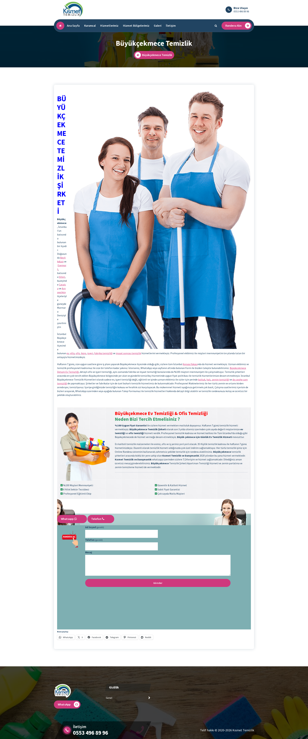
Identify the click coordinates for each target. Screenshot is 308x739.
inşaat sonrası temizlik (128, 353)
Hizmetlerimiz (109, 25)
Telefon (96, 519)
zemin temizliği (220, 379)
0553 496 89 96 (241, 11)
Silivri (62, 276)
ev (68, 353)
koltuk (201, 379)
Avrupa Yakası (190, 364)
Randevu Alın (233, 25)
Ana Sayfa (73, 25)
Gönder (158, 583)
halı (208, 379)
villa (72, 353)
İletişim (170, 25)
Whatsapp (67, 519)
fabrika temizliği (103, 353)
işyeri (90, 353)
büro (83, 353)
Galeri (157, 25)
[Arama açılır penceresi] (216, 25)
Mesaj (88, 552)
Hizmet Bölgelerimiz (136, 25)
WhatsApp (64, 704)
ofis (78, 353)
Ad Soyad (94, 527)
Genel (109, 697)
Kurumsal (90, 25)
